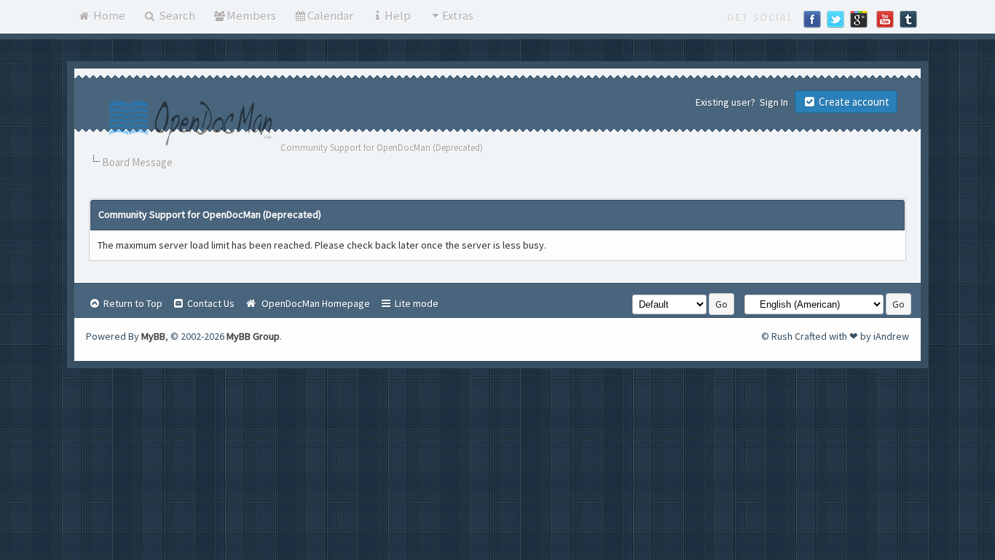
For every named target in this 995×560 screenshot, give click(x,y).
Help (398, 15)
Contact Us (210, 303)
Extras (457, 15)
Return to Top (131, 303)
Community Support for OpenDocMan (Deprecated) (381, 147)
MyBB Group (253, 336)
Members (251, 15)
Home (108, 15)
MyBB (153, 336)
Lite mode (415, 303)
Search (176, 15)
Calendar (330, 15)
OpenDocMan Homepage (313, 303)
